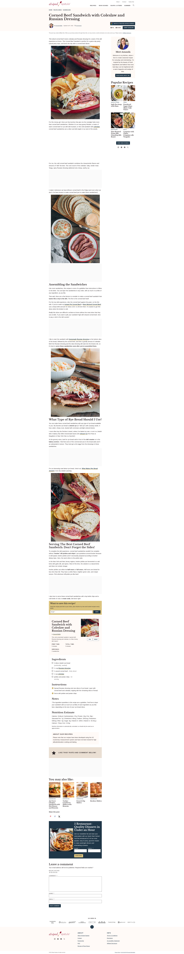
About (117, 2)
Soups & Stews (116, 5)
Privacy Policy (117, 952)
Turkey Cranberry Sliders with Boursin (67, 803)
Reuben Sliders (96, 801)
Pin (113, 27)
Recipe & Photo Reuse (84, 946)
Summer (127, 5)
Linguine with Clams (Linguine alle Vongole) (128, 134)
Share (119, 27)
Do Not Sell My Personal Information (128, 952)
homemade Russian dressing (79, 339)
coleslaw (97, 126)
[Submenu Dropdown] (96, 5)
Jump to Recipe (129, 27)
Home (50, 9)
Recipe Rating (54, 870)
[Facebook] (124, 147)
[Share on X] (59, 816)
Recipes (93, 5)
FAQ (79, 943)
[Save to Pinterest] (50, 816)
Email (91, 848)
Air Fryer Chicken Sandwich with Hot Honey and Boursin (54, 804)
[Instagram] (118, 147)
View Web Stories (123, 143)
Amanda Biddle (58, 25)
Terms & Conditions (112, 935)
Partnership (81, 941)
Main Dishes (103, 5)
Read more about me (123, 75)
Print (96, 639)
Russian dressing (64, 668)
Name (76, 848)
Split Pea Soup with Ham (116, 105)
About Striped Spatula (83, 935)
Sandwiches (67, 9)
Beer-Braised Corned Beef (92, 304)
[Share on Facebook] (55, 816)
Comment (53, 875)
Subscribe (131, 2)
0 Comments (79, 25)
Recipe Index (58, 9)
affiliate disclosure (127, 32)
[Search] (133, 5)
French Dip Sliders (80, 802)
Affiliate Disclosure (112, 943)
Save (96, 611)
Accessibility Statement (113, 941)
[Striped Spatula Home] (59, 3)
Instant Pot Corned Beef (73, 304)
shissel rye (83, 434)
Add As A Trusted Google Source (124, 23)
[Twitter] (127, 147)
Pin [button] (90, 639)
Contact (124, 2)
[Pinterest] (121, 147)
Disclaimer (110, 938)
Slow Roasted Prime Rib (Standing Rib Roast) (116, 134)
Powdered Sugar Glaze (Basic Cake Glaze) (127, 107)
